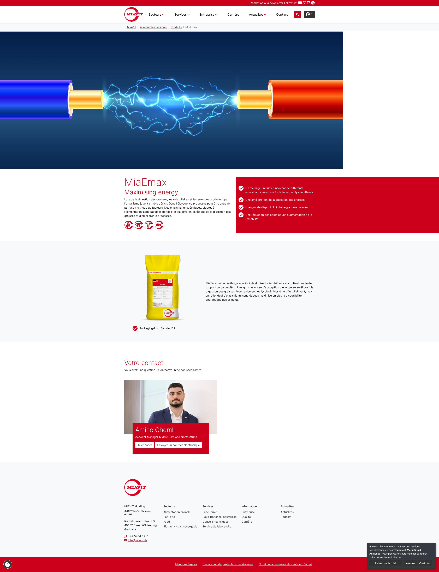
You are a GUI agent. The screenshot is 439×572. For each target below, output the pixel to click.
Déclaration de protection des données (228, 564)
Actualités (287, 512)
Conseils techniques (215, 521)
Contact (282, 14)
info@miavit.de (137, 540)
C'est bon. (425, 563)
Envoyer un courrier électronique (178, 445)
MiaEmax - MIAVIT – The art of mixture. (133, 14)
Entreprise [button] (206, 14)
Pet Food (169, 517)
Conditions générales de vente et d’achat (285, 564)
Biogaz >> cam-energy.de (180, 526)
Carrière (233, 14)
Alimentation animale (177, 512)
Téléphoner (145, 445)
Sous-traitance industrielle (219, 517)
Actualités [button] (256, 14)
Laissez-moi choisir (385, 563)
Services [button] (180, 14)
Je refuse (410, 563)
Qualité (246, 517)
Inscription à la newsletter (266, 3)
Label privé (210, 512)
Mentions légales (186, 564)
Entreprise (248, 512)
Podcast (286, 517)
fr (311, 14)
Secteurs (155, 14)
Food (166, 521)
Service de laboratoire (217, 526)
